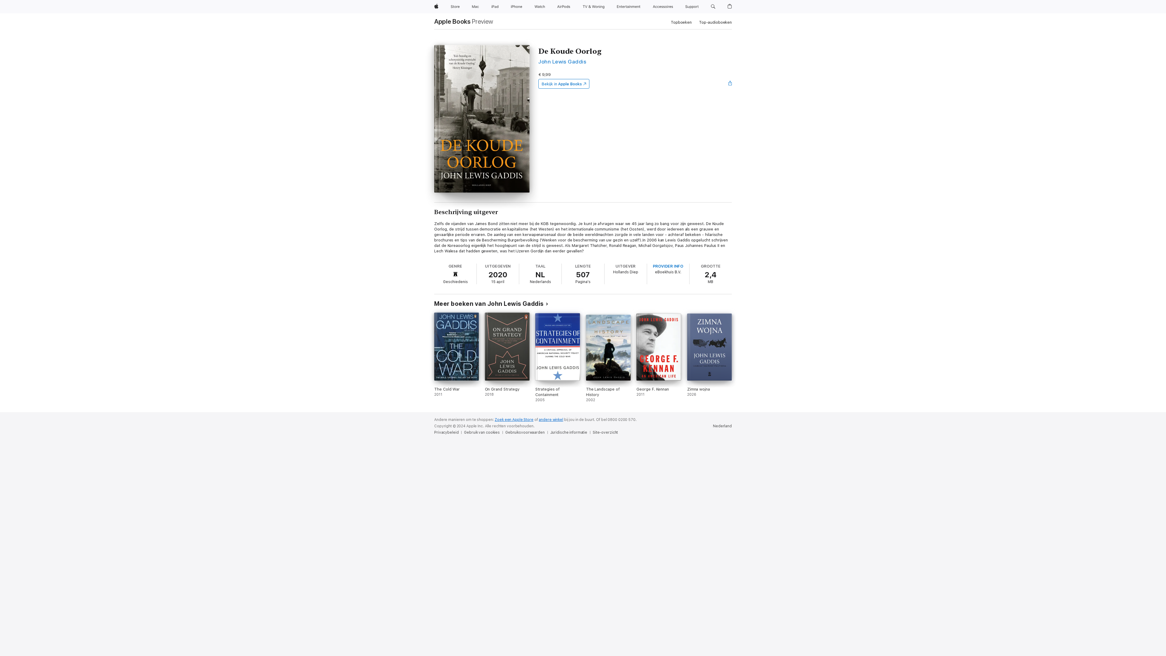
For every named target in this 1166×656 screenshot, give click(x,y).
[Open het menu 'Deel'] (730, 83)
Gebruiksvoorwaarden (525, 432)
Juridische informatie (568, 432)
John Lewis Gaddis (562, 61)
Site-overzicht (605, 432)
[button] (713, 6)
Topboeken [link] (681, 22)
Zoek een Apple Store (514, 420)
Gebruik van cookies (482, 432)
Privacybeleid (446, 432)
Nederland (722, 426)
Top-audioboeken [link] (715, 22)
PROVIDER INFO (668, 266)
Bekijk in (562, 84)
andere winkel (551, 420)
